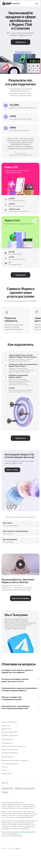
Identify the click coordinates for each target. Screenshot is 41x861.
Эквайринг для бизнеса (10, 735)
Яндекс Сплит (6, 729)
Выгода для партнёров (9, 753)
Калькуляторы (7, 773)
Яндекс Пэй (6, 726)
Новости (5, 767)
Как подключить (7, 743)
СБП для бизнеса (7, 739)
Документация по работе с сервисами (15, 760)
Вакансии (5, 783)
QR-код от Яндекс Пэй (9, 732)
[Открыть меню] (37, 4)
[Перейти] (20, 524)
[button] (20, 671)
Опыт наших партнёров (10, 764)
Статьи (4, 770)
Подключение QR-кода (10, 749)
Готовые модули (7, 757)
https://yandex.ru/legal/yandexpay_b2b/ (22, 832)
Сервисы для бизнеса (9, 722)
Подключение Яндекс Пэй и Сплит (13, 746)
